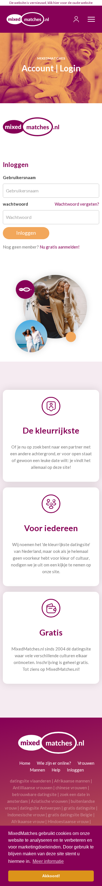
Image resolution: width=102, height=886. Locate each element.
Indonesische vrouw (26, 814)
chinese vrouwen (71, 787)
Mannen (37, 769)
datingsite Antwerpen (40, 807)
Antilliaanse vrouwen (32, 787)
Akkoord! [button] (51, 876)
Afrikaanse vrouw (27, 821)
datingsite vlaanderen (30, 780)
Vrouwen (86, 763)
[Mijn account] (73, 19)
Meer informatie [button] (48, 861)
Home (24, 763)
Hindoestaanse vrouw (68, 821)
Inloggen (75, 769)
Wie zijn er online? (54, 763)
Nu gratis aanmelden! (60, 246)
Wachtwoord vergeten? (77, 203)
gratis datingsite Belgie (70, 814)
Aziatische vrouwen (49, 801)
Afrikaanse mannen (72, 780)
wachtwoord (15, 203)
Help (56, 769)
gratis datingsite (79, 807)
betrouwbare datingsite (34, 794)
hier (56, 3)
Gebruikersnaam (19, 177)
